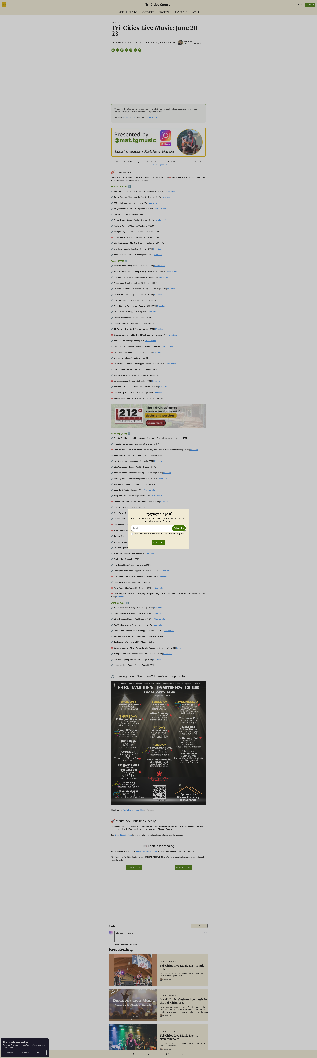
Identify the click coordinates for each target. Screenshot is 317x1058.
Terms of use (167, 534)
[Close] (185, 513)
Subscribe (179, 528)
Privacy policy (179, 534)
